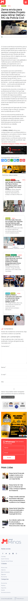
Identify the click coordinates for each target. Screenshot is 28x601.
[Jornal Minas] (2, 2)
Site (2, 382)
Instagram (11, 143)
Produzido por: (20, 598)
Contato (3, 556)
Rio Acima (4, 576)
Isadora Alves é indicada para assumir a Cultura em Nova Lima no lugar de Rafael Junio (13, 298)
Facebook (4, 143)
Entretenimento (5, 592)
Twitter (17, 143)
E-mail (3, 374)
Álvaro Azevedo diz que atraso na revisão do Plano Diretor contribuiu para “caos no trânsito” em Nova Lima (13, 185)
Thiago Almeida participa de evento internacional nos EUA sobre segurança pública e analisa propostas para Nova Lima (13, 260)
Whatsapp (23, 143)
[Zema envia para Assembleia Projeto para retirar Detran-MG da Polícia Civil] (14, 28)
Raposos (3, 574)
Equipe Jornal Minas (7, 561)
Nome (3, 367)
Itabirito (3, 570)
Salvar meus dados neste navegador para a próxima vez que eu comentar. (13, 392)
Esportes (3, 588)
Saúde (3, 590)
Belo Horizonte (5, 572)
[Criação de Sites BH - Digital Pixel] (16, 598)
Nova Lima (4, 567)
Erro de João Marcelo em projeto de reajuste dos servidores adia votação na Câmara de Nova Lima (13, 223)
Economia (4, 583)
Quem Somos (5, 559)
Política (3, 585)
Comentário (5, 346)
